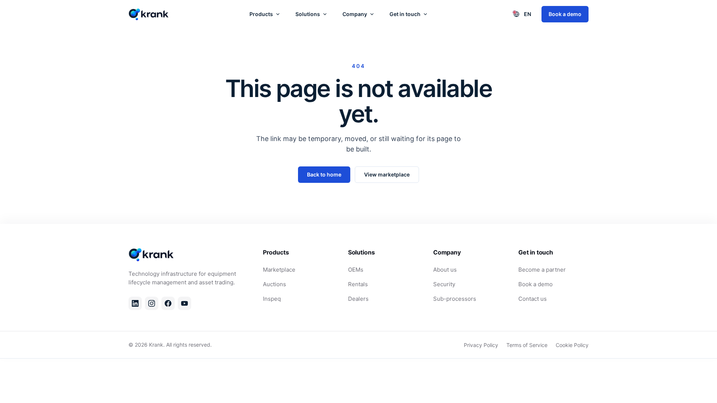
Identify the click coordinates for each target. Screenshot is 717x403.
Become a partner (542, 269)
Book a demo (565, 14)
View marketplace (387, 174)
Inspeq (272, 298)
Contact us (532, 298)
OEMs (355, 269)
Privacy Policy (481, 345)
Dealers (358, 298)
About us (445, 269)
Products (261, 14)
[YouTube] (184, 303)
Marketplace (279, 269)
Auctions (274, 284)
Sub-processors (454, 298)
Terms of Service (526, 345)
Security (444, 284)
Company (354, 14)
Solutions (307, 14)
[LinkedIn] (135, 303)
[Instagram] (151, 303)
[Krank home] (149, 14)
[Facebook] (168, 303)
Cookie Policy (572, 345)
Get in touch (404, 14)
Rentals (358, 284)
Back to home (324, 174)
